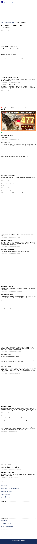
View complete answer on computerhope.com (14, 82)
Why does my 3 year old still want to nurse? (7, 497)
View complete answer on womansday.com (14, 373)
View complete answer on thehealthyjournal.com (15, 90)
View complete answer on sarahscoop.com (14, 246)
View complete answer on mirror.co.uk (13, 139)
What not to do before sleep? (5, 483)
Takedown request (4, 30)
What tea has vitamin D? (4, 485)
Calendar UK (24, 542)
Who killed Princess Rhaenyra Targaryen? (7, 526)
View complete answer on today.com (13, 431)
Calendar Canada (17, 542)
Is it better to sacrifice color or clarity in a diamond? (8, 531)
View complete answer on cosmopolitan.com (14, 412)
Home (2, 22)
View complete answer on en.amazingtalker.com (15, 291)
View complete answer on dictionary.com (14, 158)
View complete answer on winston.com (13, 300)
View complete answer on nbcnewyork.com (14, 237)
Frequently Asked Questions (9, 22)
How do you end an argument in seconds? (7, 534)
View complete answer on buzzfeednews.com (14, 30)
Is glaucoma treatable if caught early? (6, 532)
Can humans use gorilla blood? (5, 494)
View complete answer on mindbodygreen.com (14, 351)
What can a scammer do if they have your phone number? (10, 488)
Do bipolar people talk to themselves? (6, 491)
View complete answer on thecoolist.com (14, 363)
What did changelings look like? (6, 496)
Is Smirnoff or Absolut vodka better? (6, 523)
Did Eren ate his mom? (4, 529)
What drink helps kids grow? (5, 520)
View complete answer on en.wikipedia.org (14, 180)
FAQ (12, 542)
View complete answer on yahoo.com (13, 477)
